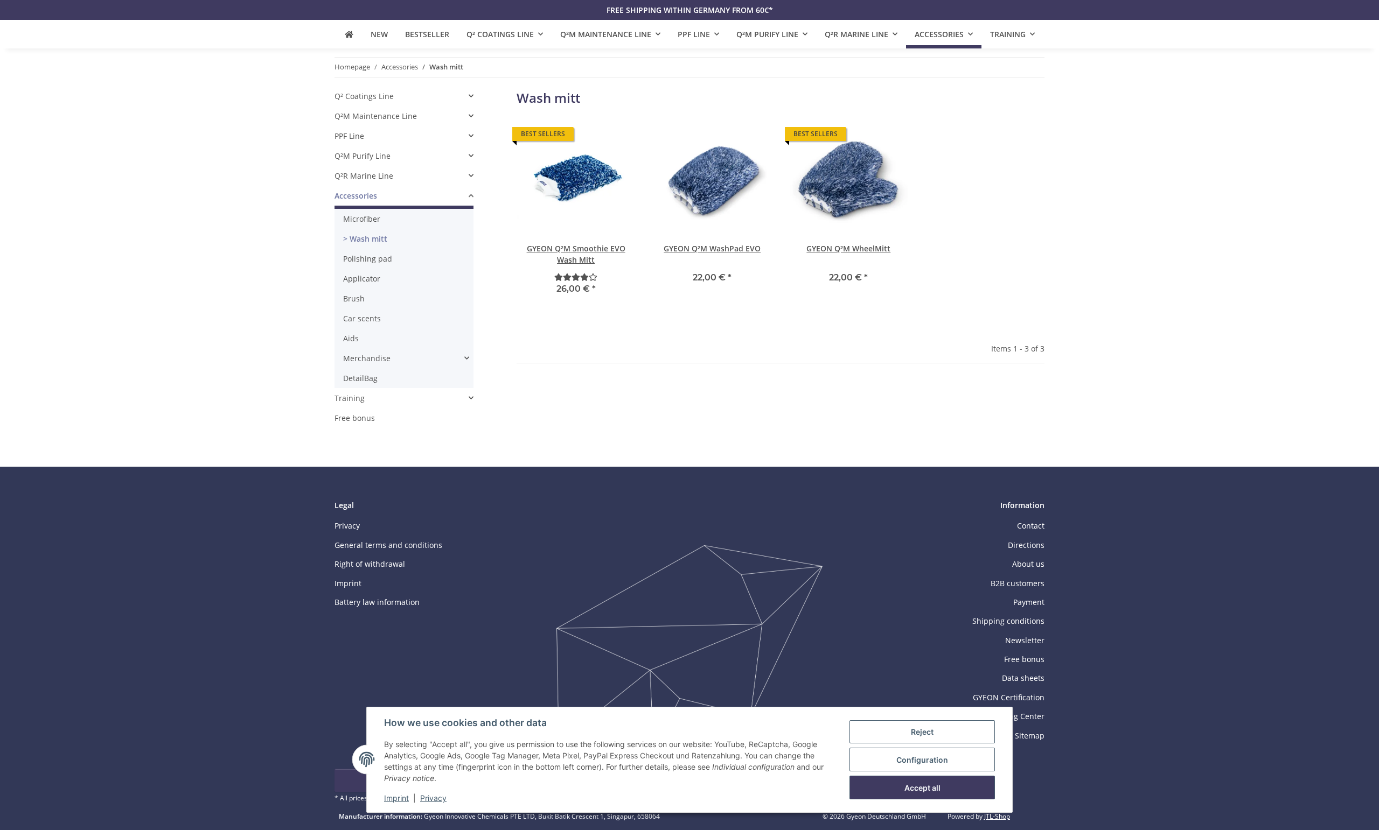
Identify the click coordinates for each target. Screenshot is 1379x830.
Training (350, 398)
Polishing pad (367, 259)
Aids (351, 338)
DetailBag (360, 378)
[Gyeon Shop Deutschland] (349, 34)
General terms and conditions (388, 545)
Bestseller (427, 34)
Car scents (362, 318)
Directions (1026, 545)
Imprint (396, 798)
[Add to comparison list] (617, 137)
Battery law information (377, 602)
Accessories (356, 196)
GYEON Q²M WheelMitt (848, 248)
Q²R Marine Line (364, 176)
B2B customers (1017, 583)
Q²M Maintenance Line (376, 116)
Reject (922, 731)
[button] (576, 213)
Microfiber (361, 219)
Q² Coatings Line (364, 96)
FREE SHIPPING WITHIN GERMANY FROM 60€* (690, 10)
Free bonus (355, 418)
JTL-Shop (997, 816)
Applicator (361, 278)
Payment (1028, 602)
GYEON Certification (1008, 697)
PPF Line (349, 136)
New (379, 34)
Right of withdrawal (370, 564)
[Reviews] (575, 277)
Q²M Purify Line (363, 156)
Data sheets (1023, 678)
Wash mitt (367, 239)
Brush (354, 298)
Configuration (922, 759)
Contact (1030, 525)
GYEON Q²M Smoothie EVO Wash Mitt (576, 254)
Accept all (922, 787)
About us (1028, 564)
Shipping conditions (1008, 621)
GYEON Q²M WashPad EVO (712, 248)
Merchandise (367, 358)
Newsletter (1024, 640)
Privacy (433, 798)
